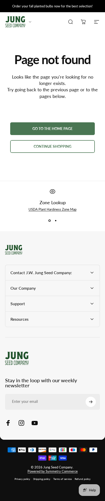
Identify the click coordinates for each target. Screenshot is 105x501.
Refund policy (82, 478)
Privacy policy (22, 478)
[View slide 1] (49, 220)
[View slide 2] (55, 220)
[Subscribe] (91, 402)
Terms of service (62, 478)
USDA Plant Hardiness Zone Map (52, 209)
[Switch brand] (30, 21)
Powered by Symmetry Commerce (53, 471)
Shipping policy (41, 478)
